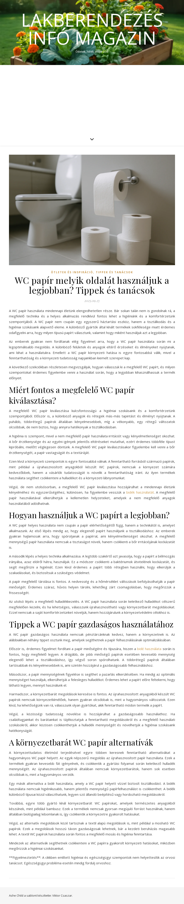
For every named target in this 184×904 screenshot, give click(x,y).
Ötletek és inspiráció (72, 272)
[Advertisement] (92, 98)
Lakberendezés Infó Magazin (92, 29)
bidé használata (149, 648)
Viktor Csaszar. (62, 895)
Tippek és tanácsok (114, 272)
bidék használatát (140, 492)
